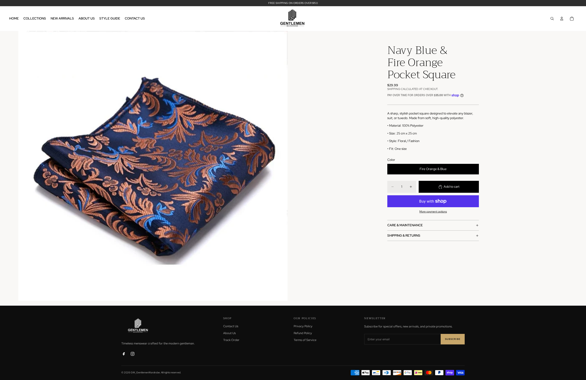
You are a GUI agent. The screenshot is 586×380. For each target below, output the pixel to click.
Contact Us (230, 326)
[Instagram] (132, 353)
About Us (229, 333)
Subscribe (452, 339)
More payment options (433, 211)
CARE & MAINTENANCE (405, 225)
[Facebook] (123, 353)
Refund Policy (303, 333)
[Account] (562, 19)
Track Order (231, 340)
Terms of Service (305, 340)
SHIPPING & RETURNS (403, 235)
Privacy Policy (303, 326)
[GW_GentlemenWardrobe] (138, 326)
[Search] (552, 19)
